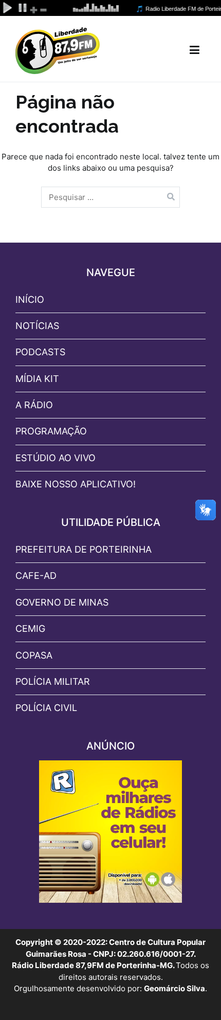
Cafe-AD (36, 575)
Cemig (30, 628)
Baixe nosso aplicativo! (75, 484)
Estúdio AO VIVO (55, 457)
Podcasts (40, 352)
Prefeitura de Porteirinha (83, 549)
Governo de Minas (61, 602)
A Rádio (34, 404)
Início (29, 299)
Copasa (33, 655)
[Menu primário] (194, 50)
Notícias (37, 325)
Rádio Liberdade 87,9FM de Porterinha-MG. (94, 965)
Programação (51, 431)
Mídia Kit (37, 378)
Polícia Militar (52, 681)
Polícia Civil (46, 707)
